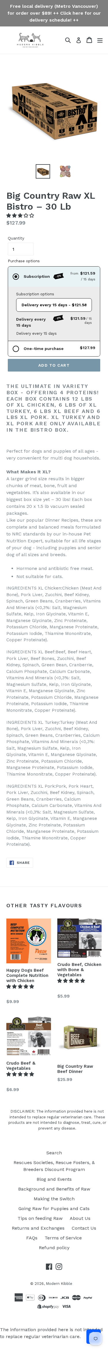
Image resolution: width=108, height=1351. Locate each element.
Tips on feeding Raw (40, 1218)
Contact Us (84, 1228)
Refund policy (54, 1247)
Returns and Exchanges (38, 1228)
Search (54, 1152)
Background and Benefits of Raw (54, 1189)
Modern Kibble (59, 1283)
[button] (20, 215)
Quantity (16, 238)
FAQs (31, 1238)
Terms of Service (63, 1238)
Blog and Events (54, 1179)
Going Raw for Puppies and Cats (54, 1208)
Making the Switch (54, 1198)
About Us (80, 1218)
